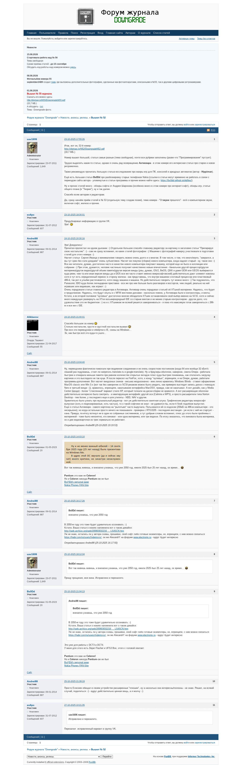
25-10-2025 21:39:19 (74, 681)
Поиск (74, 32)
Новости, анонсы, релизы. (74, 117)
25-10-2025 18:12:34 (74, 554)
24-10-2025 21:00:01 (74, 317)
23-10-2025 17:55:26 (74, 139)
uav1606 (32, 139)
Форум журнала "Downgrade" (42, 117)
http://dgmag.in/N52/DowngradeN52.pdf (84, 149)
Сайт (29, 353)
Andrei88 (32, 238)
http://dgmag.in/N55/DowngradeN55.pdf (46, 100)
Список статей (161, 32)
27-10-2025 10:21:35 (74, 705)
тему (53, 82)
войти (187, 124)
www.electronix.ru (142, 537)
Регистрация (87, 32)
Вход (100, 32)
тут (41, 106)
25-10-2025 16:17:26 (74, 501)
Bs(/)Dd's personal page (76, 482)
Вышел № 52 (98, 117)
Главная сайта (114, 32)
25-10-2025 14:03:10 (74, 436)
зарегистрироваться (205, 124)
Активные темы (187, 38)
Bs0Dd (31, 436)
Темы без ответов (206, 38)
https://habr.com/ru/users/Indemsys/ (83, 537)
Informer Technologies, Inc (201, 756)
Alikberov (32, 317)
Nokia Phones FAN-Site (76, 485)
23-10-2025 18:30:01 (74, 214)
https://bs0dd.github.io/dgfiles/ (176, 180)
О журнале (144, 32)
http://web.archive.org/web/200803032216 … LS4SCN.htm (94, 531)
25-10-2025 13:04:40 (74, 362)
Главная (31, 32)
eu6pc (30, 214)
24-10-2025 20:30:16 (74, 238)
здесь (73, 67)
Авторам (130, 32)
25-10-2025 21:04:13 (74, 591)
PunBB (167, 756)
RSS (213, 130)
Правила (63, 32)
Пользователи (47, 32)
